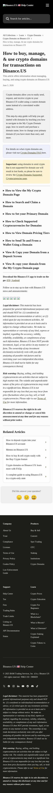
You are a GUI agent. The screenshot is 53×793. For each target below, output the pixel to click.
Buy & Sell (35, 530)
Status (5, 636)
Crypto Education (38, 599)
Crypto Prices (36, 594)
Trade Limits (8, 616)
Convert (34, 536)
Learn (21, 35)
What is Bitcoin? (37, 623)
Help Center (8, 594)
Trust (5, 536)
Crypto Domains (34, 35)
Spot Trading (36, 542)
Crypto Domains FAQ (31, 152)
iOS (8, 280)
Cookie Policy (9, 564)
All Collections (9, 35)
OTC (33, 547)
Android (15, 280)
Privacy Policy (9, 559)
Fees (5, 605)
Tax (4, 599)
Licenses (6, 547)
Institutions (35, 559)
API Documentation (11, 631)
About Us (7, 530)
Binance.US (8, 726)
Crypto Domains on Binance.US (16, 38)
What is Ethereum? (39, 628)
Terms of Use (8, 553)
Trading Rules (9, 610)
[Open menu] (47, 5)
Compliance (8, 542)
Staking (34, 553)
